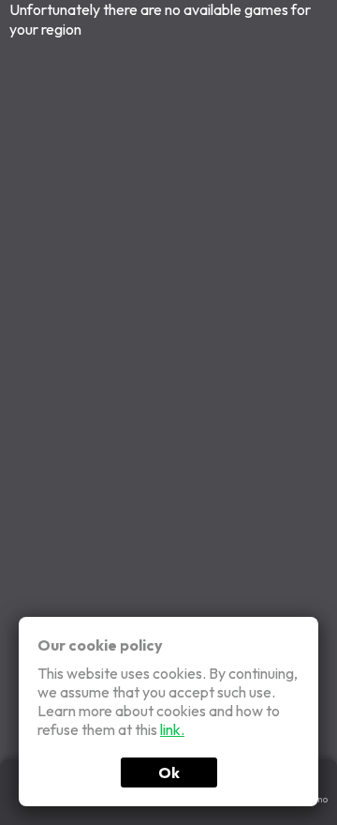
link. (172, 729)
